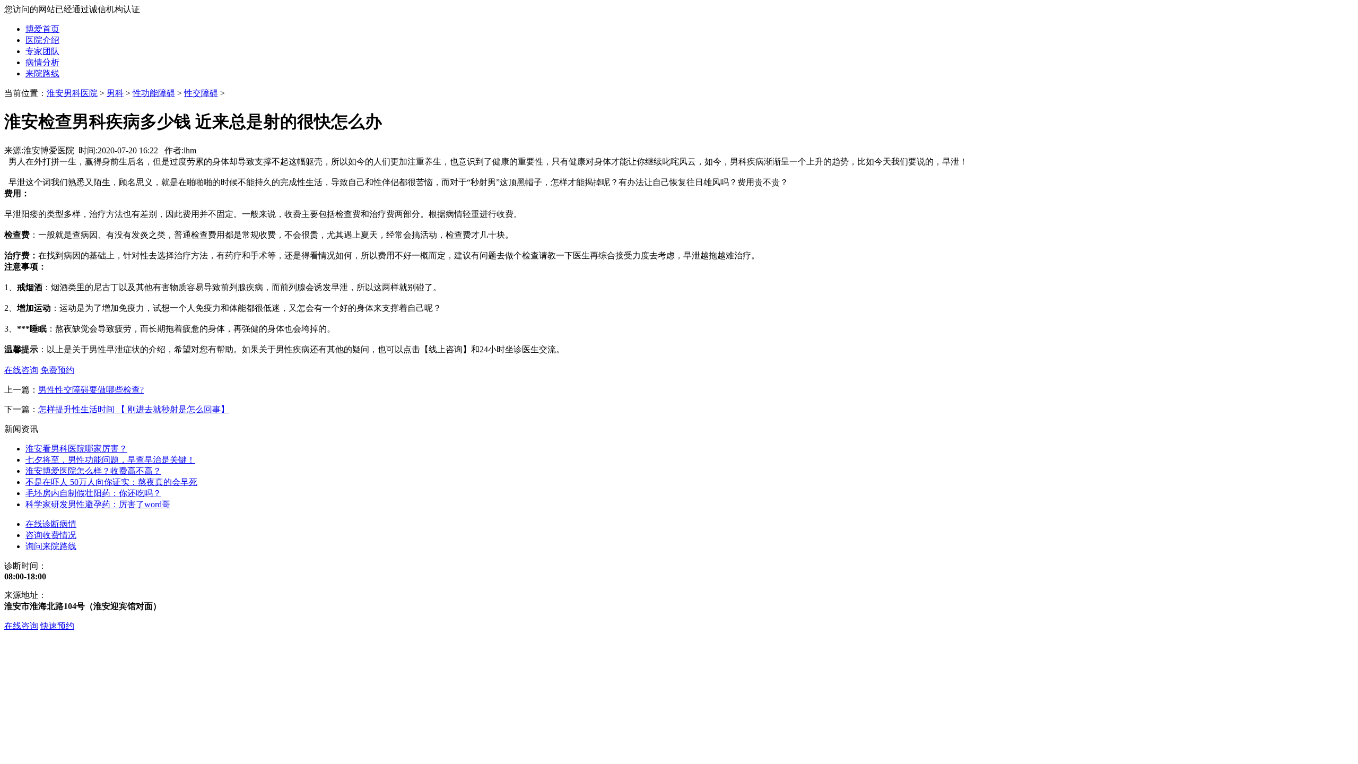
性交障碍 (201, 93)
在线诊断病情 (50, 523)
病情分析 (42, 62)
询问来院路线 (50, 546)
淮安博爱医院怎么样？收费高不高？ (93, 470)
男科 (115, 93)
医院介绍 (42, 40)
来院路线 (42, 73)
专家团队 (42, 51)
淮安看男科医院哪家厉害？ (76, 448)
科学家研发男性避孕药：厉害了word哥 (97, 504)
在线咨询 (21, 625)
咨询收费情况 (50, 535)
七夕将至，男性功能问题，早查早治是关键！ (110, 459)
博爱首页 (42, 28)
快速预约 (57, 625)
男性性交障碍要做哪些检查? (91, 389)
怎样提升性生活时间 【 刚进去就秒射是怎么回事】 (133, 409)
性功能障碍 (154, 93)
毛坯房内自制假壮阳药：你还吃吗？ (93, 493)
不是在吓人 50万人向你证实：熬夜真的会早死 (111, 482)
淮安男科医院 (72, 93)
